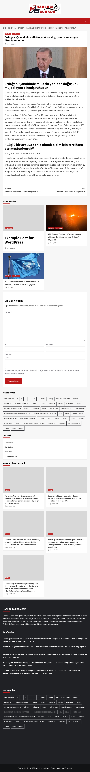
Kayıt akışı (9, 447)
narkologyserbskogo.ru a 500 (45, 413)
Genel (79, 403)
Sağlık (73, 418)
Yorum (8, 312)
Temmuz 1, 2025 (10, 248)
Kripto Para (54, 408)
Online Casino (78, 413)
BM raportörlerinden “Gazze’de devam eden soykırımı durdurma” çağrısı (22, 283)
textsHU (62, 423)
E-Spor (43, 403)
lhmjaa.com (80, 408)
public (57, 418)
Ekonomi (52, 403)
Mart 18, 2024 (11, 44)
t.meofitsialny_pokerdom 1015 (33, 423)
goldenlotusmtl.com (12, 408)
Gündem (8, 34)
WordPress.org (11, 456)
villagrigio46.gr (74, 423)
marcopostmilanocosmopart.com (17, 413)
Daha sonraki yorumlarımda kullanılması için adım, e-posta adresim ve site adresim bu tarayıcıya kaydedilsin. (42, 372)
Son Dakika (16, 34)
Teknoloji (51, 423)
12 (34, 399)
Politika (41, 418)
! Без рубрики (9, 399)
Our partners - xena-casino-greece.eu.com (19, 418)
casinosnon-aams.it (22, 403)
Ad (6, 344)
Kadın (44, 408)
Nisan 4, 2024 (52, 243)
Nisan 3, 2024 (9, 287)
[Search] (84, 21)
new (60, 413)
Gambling (69, 403)
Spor (17, 423)
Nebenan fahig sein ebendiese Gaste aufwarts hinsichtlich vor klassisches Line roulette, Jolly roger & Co (64, 498)
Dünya (35, 403)
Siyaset (81, 418)
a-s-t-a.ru (41, 399)
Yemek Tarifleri (17, 428)
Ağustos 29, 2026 (10, 506)
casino (75, 399)
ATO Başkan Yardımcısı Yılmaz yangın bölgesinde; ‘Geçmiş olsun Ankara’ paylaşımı (64, 237)
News (67, 413)
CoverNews (55, 768)
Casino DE (7, 403)
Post (49, 418)
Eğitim (60, 403)
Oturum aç (9, 442)
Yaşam (6, 428)
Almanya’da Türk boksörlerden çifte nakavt (23, 190)
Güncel (26, 408)
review (65, 418)
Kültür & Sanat (67, 408)
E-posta (50, 344)
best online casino (63, 399)
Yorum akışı (9, 452)
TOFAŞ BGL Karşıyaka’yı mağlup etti (70, 190)
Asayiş (51, 399)
